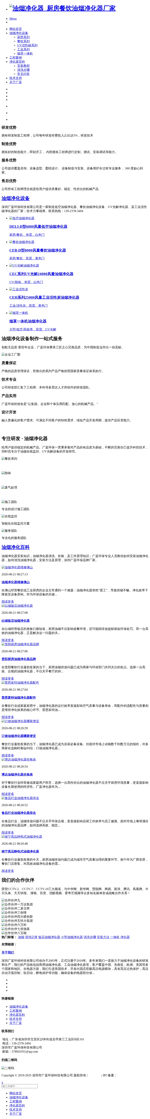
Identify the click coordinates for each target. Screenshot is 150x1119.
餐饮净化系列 (11, 465)
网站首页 (15, 29)
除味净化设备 (11, 480)
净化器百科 (17, 61)
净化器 (125, 937)
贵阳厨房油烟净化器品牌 (19, 659)
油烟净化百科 (16, 547)
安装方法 (103, 937)
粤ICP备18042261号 (130, 1075)
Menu (13, 18)
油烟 (21, 937)
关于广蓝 (15, 82)
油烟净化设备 (18, 33)
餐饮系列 (23, 41)
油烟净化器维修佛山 (16, 582)
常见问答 (23, 74)
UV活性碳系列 (27, 45)
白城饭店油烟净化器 (16, 620)
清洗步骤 (23, 69)
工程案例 (15, 57)
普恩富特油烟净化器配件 (19, 697)
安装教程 (23, 65)
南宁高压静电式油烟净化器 (20, 851)
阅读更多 (8, 601)
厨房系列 (23, 37)
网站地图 (94, 1075)
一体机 (115, 937)
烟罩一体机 (25, 53)
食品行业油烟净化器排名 (19, 812)
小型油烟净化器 (72, 937)
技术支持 (15, 78)
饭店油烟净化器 (49, 937)
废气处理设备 (11, 494)
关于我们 (8, 952)
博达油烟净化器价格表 (17, 774)
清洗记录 (31, 937)
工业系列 (23, 49)
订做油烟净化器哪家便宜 (19, 736)
